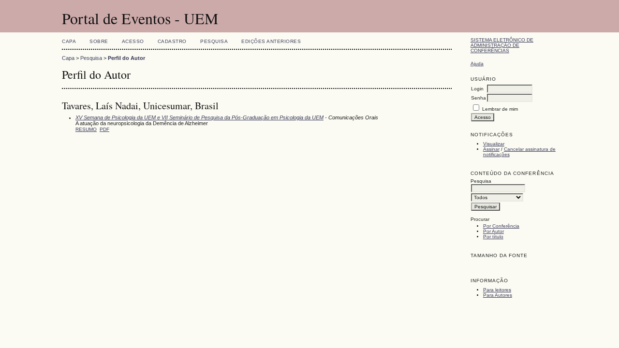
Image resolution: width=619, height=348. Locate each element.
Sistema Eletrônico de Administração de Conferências (502, 45)
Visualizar (493, 143)
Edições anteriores (271, 41)
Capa (69, 41)
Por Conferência (501, 226)
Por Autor (493, 231)
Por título (493, 236)
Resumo (86, 129)
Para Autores (497, 295)
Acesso (133, 41)
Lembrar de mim (500, 109)
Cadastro (172, 41)
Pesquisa (214, 41)
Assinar (491, 149)
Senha (478, 98)
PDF (104, 129)
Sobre (98, 41)
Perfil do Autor (126, 58)
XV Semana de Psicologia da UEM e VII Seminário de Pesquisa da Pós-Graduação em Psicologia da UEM (199, 117)
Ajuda (477, 63)
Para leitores (497, 289)
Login (477, 88)
